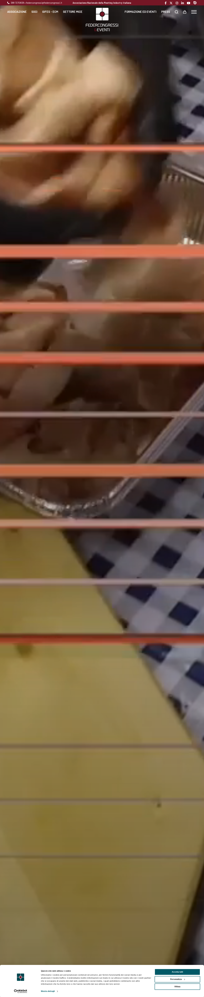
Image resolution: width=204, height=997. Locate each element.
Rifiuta (177, 987)
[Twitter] (172, 3)
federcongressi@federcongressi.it (44, 2)
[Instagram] (178, 3)
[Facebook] (167, 3)
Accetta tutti (177, 972)
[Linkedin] (183, 3)
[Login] (184, 11)
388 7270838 (17, 2)
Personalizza (176, 979)
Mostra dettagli (48, 991)
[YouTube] (190, 3)
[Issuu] (195, 3)
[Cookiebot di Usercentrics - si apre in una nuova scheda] (21, 991)
